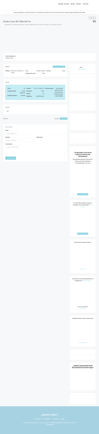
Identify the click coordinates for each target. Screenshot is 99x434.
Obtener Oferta (83, 233)
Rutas (78, 4)
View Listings (81, 69)
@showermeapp (86, 280)
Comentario (8, 144)
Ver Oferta (83, 269)
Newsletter (47, 419)
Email (6, 130)
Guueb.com (50, 424)
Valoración (39, 137)
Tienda (85, 4)
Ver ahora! (82, 308)
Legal (62, 419)
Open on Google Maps (59, 66)
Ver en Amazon (82, 194)
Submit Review (11, 158)
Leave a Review (63, 118)
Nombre (7, 137)
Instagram (38, 419)
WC (8, 111)
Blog (73, 4)
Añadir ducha (63, 4)
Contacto (55, 419)
